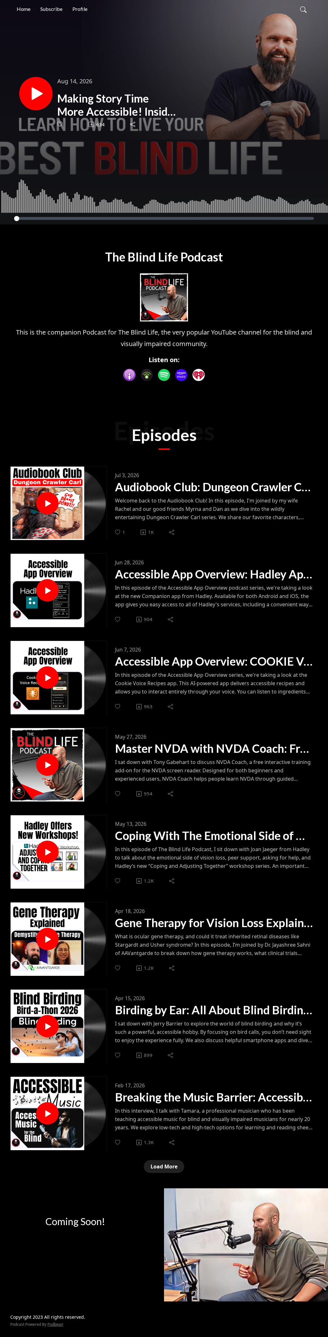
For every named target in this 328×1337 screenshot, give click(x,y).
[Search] (303, 9)
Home (23, 9)
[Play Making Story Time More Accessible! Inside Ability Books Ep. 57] (36, 93)
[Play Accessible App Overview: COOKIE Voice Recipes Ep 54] (47, 677)
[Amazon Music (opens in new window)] (181, 375)
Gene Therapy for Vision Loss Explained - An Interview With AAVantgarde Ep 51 (214, 923)
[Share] (133, 124)
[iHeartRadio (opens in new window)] (199, 375)
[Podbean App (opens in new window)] (147, 375)
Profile (79, 9)
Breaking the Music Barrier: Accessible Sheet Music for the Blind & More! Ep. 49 (214, 1097)
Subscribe (51, 9)
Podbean (55, 1324)
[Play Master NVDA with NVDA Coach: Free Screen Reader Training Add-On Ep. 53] (47, 764)
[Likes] (60, 124)
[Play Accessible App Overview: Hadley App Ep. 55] (47, 590)
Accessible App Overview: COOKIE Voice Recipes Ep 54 (214, 661)
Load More (164, 1166)
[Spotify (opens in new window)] (164, 375)
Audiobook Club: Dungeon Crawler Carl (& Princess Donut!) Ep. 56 (214, 487)
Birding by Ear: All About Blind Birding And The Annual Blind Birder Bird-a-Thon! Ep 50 (214, 1010)
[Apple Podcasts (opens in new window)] (129, 375)
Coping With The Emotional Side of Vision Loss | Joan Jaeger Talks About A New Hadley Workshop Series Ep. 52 (214, 835)
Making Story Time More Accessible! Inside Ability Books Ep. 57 (115, 105)
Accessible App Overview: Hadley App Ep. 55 (214, 574)
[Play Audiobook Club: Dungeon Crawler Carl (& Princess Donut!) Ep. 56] (47, 503)
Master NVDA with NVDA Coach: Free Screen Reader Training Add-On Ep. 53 (214, 748)
